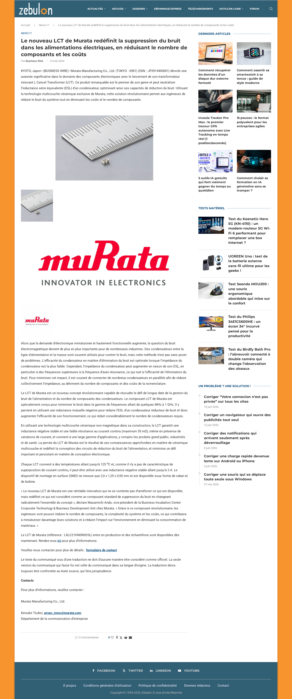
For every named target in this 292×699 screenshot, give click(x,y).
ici (59, 541)
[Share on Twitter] (120, 637)
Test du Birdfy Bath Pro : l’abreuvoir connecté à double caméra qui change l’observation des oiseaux (249, 359)
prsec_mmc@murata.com (62, 613)
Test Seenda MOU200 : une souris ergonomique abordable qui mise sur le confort (249, 293)
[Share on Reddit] (125, 637)
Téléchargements (200, 8)
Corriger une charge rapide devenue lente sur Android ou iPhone (236, 458)
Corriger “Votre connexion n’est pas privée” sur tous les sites (236, 399)
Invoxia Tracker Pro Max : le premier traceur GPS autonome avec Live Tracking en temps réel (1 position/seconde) (214, 130)
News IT (44, 25)
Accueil (25, 25)
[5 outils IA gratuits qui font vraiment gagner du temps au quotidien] (215, 161)
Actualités (95, 8)
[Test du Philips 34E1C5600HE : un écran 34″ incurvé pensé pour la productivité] (211, 323)
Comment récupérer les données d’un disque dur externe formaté (214, 76)
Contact (223, 685)
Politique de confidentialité (158, 685)
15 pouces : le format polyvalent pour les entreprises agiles (253, 122)
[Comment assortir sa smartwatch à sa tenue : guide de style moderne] (254, 53)
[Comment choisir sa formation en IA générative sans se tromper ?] (254, 161)
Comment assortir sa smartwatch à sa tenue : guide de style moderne (253, 76)
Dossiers (139, 8)
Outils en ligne (230, 8)
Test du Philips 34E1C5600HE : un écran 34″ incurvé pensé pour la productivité (244, 326)
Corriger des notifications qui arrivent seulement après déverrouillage (230, 438)
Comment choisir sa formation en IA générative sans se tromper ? (252, 184)
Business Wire (34, 61)
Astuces (117, 8)
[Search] (271, 8)
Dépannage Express (167, 8)
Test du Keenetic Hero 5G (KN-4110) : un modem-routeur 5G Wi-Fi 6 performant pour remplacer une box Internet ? (249, 231)
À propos (69, 685)
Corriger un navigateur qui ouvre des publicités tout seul (237, 417)
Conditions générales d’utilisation (107, 685)
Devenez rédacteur (197, 685)
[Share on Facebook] (117, 637)
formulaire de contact (101, 550)
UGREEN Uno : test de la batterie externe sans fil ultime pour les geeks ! (249, 263)
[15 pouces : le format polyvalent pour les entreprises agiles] (254, 101)
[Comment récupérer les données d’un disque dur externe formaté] (215, 53)
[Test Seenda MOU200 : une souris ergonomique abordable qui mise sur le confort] (211, 290)
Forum (254, 8)
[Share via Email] (130, 637)
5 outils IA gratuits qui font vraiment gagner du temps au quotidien (214, 184)
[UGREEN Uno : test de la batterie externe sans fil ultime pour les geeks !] (211, 262)
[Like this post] (112, 637)
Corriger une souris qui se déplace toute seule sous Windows (235, 476)
